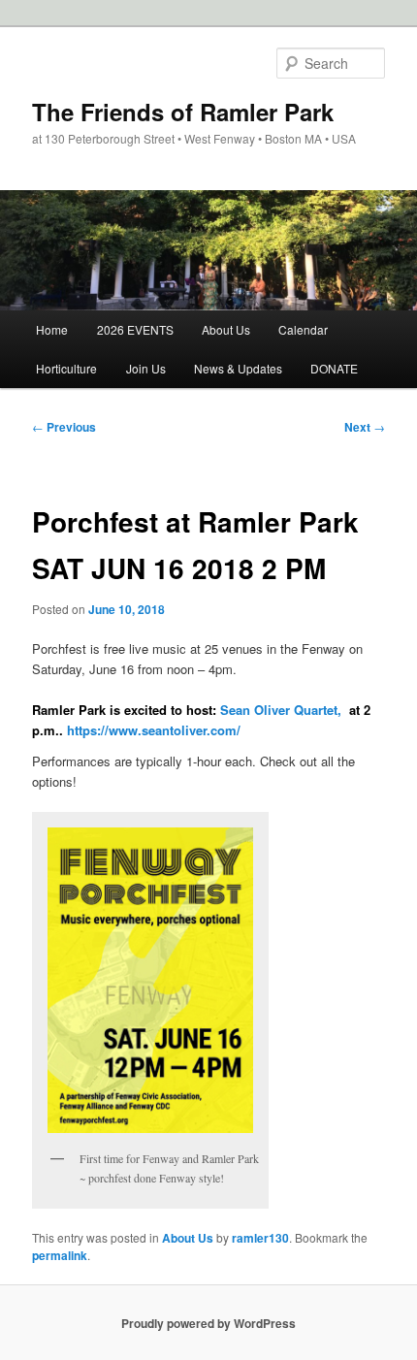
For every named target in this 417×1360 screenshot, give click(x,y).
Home (52, 329)
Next (364, 427)
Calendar (303, 329)
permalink (59, 1255)
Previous (64, 427)
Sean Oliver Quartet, (280, 709)
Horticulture (66, 368)
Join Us (146, 368)
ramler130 (260, 1238)
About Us (226, 329)
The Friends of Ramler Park (183, 111)
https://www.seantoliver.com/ (154, 730)
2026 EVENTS (135, 329)
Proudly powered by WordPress (208, 1323)
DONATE (334, 368)
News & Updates (238, 368)
